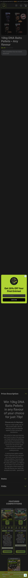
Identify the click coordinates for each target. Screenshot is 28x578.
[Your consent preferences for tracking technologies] (25, 575)
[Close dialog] (25, 276)
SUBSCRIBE (14, 299)
